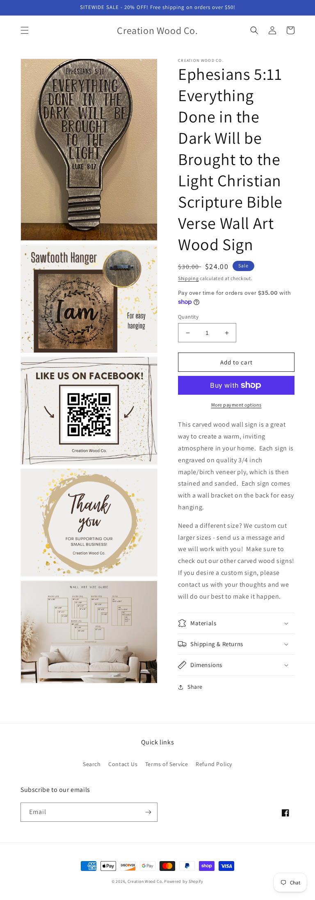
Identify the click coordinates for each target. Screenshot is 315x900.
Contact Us (122, 764)
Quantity (188, 316)
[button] (25, 30)
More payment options (236, 405)
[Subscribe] (148, 812)
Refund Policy (214, 764)
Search (92, 764)
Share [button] (195, 686)
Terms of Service (166, 764)
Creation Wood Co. (145, 881)
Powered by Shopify (183, 881)
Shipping (188, 278)
